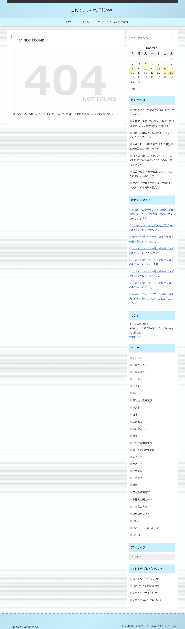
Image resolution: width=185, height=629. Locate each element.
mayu (151, 230)
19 (152, 72)
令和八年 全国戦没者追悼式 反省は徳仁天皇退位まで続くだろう (151, 146)
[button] (172, 37)
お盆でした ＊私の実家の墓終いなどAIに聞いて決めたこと (151, 173)
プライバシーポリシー (145, 592)
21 (165, 72)
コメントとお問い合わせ (146, 585)
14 (165, 68)
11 (145, 68)
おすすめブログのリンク (146, 578)
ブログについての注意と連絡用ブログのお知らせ (152, 112)
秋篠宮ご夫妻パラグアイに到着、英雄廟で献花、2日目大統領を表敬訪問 (152, 123)
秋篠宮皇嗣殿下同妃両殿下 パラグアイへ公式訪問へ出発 (151, 135)
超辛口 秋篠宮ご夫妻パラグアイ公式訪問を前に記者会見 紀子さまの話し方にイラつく (151, 160)
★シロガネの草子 (139, 324)
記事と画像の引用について (147, 599)
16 (132, 72)
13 (158, 68)
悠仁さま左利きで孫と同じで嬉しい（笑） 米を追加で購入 (151, 185)
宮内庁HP (134, 337)
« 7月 (132, 89)
